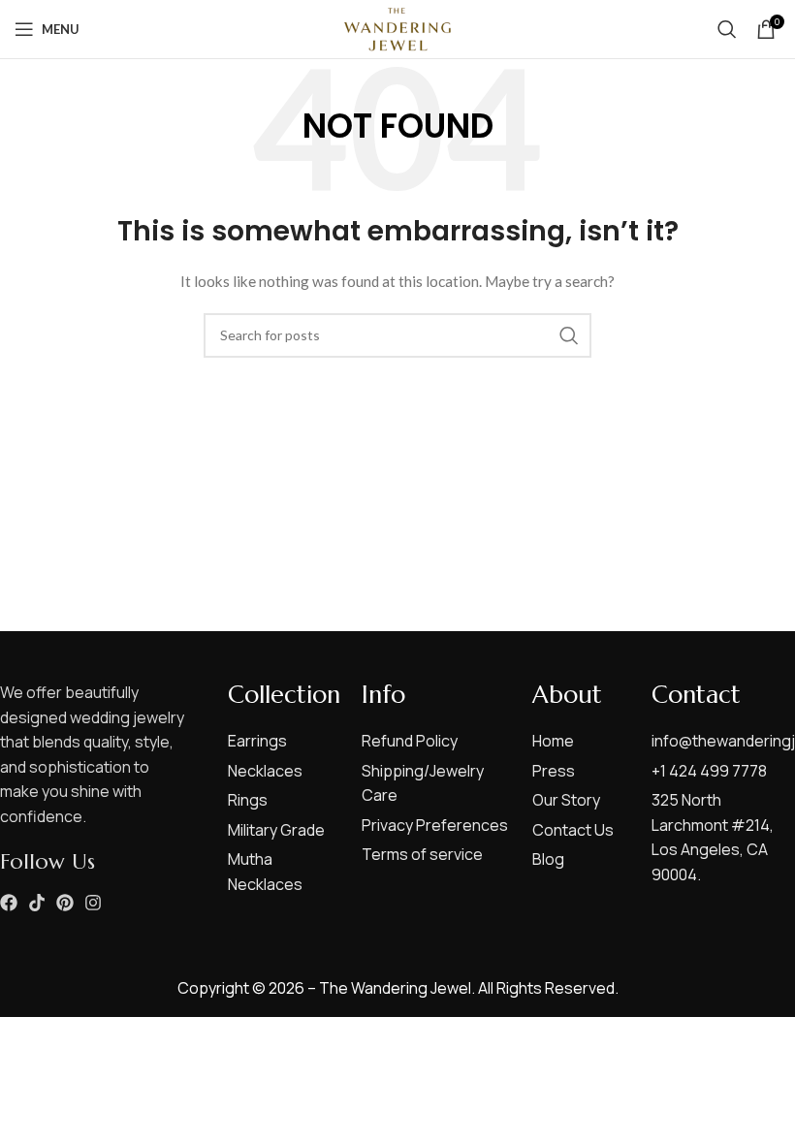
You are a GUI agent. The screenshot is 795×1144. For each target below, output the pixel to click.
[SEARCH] (569, 335)
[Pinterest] (65, 902)
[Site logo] (397, 27)
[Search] (727, 29)
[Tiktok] (37, 902)
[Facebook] (8, 902)
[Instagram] (93, 902)
